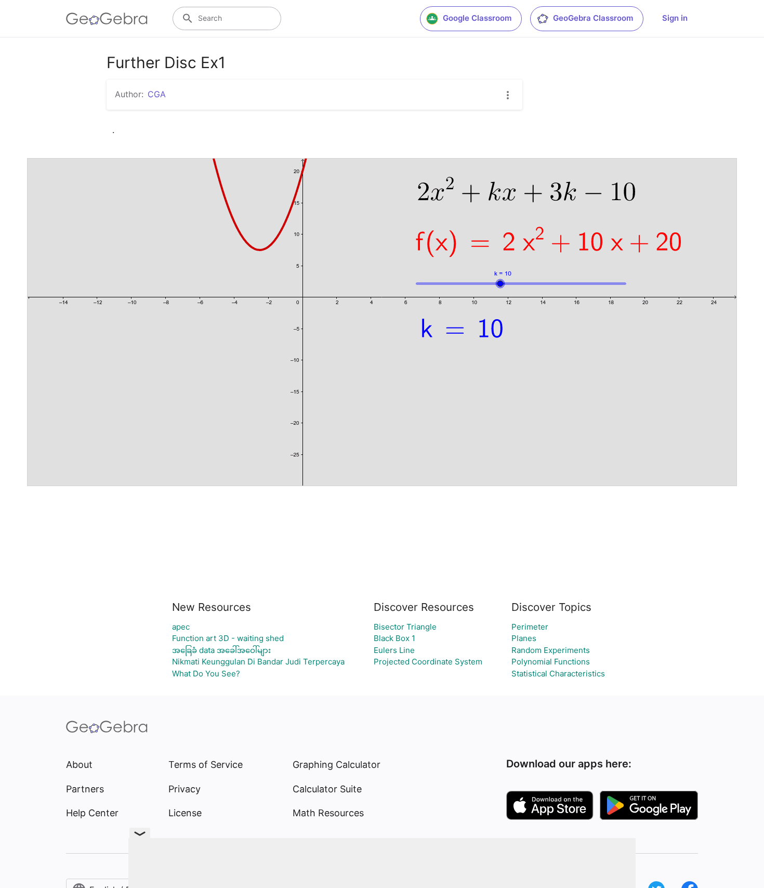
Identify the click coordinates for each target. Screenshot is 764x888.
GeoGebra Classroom (593, 18)
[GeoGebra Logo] (107, 18)
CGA (157, 94)
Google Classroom (477, 18)
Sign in (675, 18)
